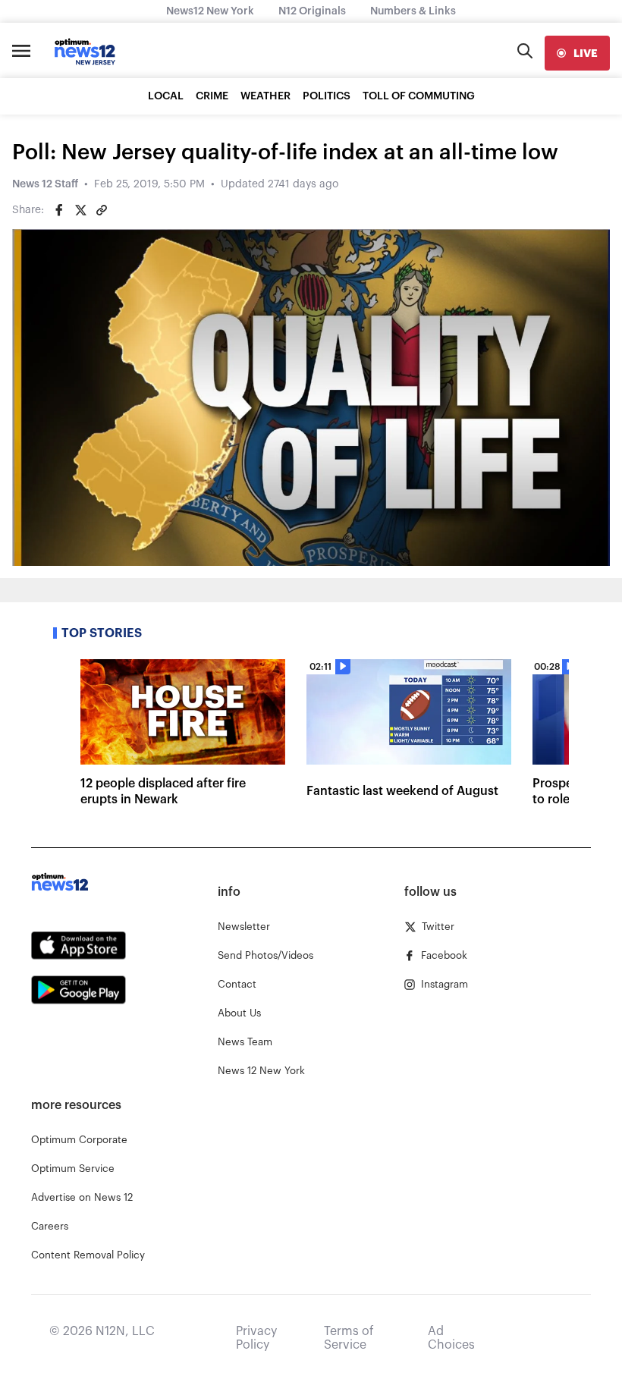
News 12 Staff (45, 184)
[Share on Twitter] (80, 210)
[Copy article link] (102, 210)
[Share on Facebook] (59, 210)
